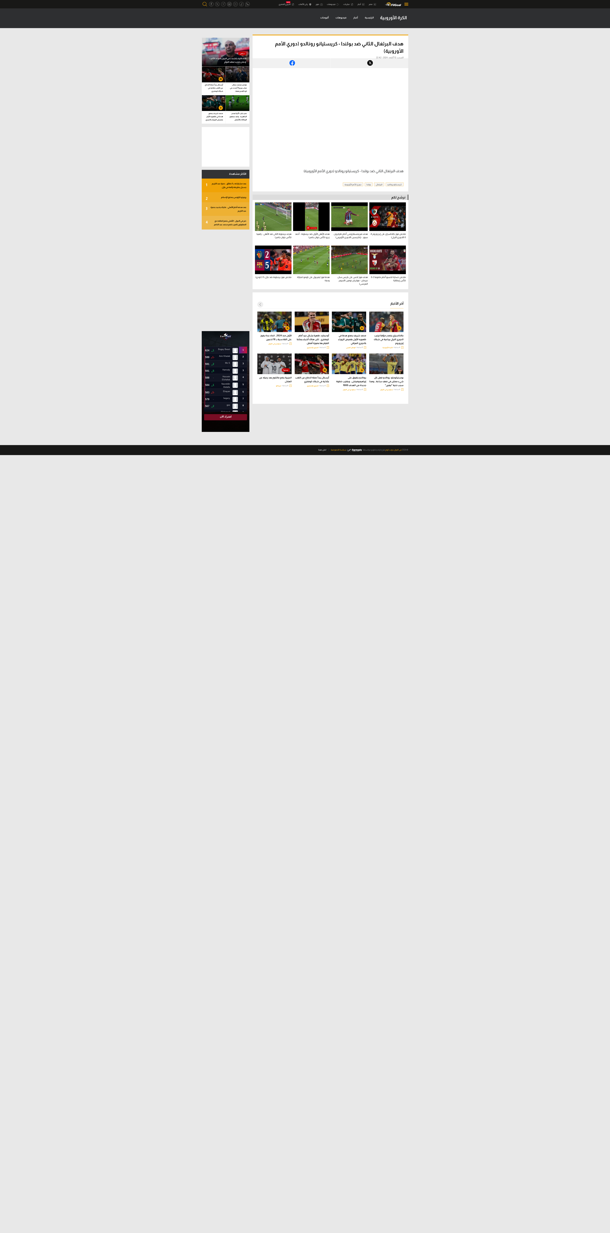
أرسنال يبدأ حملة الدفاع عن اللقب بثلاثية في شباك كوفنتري (312, 379)
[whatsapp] (247, 4)
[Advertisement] (225, 280)
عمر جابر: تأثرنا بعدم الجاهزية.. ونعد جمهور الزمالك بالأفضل (238, 116)
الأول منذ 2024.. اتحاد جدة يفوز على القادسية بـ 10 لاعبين (276, 337)
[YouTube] (235, 4)
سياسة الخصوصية (338, 450)
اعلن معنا (322, 450)
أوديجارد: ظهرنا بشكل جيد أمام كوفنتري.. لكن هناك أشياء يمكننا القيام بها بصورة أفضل (313, 339)
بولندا (368, 184)
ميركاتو (278, 386)
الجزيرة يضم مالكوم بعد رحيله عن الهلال (275, 379)
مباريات (346, 4)
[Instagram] (229, 4)
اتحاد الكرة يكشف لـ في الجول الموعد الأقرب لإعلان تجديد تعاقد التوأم (227, 60)
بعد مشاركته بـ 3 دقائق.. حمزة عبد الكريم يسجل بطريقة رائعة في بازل (226, 185)
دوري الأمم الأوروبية (353, 184)
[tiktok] (241, 4)
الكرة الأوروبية (388, 347)
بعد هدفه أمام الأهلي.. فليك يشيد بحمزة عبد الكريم (226, 209)
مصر (371, 4)
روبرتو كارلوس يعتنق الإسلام (226, 198)
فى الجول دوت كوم (393, 450)
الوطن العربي (351, 347)
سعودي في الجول (274, 344)
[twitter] (217, 4)
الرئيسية (369, 17)
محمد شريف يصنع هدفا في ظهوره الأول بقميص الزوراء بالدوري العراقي (352, 339)
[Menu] (405, 4)
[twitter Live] (223, 4)
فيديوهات (331, 4)
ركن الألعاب (303, 4)
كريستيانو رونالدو (394, 184)
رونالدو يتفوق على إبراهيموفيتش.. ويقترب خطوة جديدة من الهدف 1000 (351, 381)
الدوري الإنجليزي (313, 347)
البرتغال (379, 184)
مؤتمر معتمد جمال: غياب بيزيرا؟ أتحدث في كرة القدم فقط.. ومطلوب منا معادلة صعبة (238, 88)
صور (317, 4)
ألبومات (324, 17)
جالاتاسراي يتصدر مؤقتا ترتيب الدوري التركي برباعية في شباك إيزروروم (388, 339)
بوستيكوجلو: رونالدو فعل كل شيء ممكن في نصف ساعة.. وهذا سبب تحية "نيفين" (386, 381)
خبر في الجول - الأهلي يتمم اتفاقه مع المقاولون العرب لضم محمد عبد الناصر (226, 223)
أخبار (359, 4)
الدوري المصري (285, 4)
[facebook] (211, 4)
